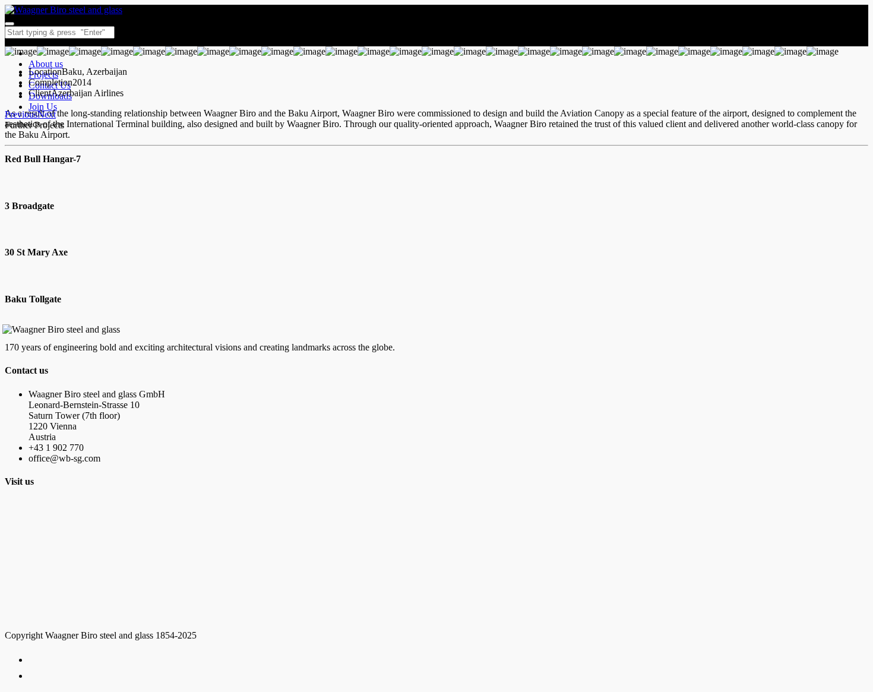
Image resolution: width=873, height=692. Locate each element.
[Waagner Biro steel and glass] (63, 10)
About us (46, 64)
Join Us (43, 107)
